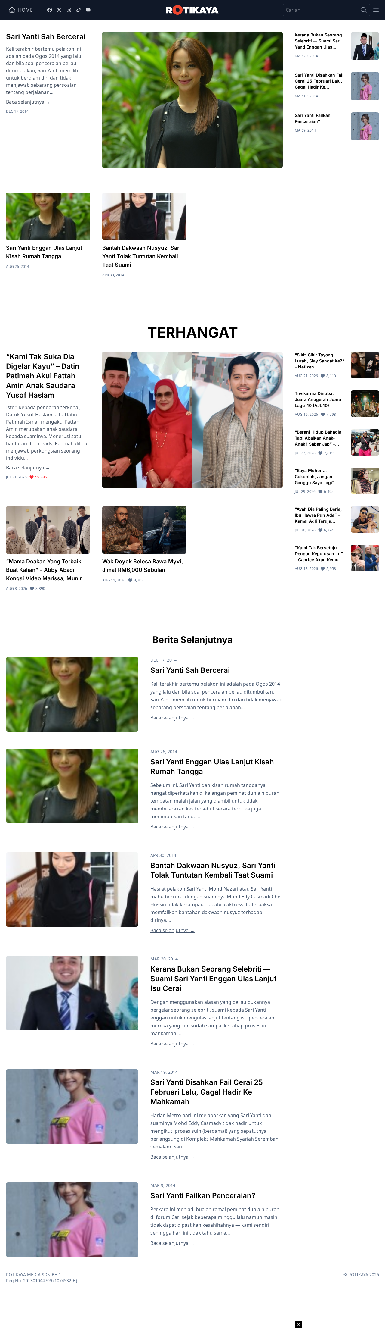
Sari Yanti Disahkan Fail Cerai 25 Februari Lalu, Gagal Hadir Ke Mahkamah (206, 1092)
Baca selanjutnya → (28, 102)
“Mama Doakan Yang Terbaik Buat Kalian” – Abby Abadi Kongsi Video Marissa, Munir (44, 569)
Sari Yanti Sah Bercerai (45, 36)
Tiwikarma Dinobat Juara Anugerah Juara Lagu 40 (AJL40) (318, 399)
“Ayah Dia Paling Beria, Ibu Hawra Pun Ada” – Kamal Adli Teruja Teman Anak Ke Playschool (318, 521)
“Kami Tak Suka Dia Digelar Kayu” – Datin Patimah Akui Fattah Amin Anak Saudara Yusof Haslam (42, 375)
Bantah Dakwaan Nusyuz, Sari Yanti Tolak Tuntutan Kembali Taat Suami (141, 256)
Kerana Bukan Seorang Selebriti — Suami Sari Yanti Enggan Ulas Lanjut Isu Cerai (213, 979)
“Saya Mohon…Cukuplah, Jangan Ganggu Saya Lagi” (315, 476)
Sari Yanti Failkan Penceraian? (202, 1195)
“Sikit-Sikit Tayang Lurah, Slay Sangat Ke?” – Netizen (319, 360)
